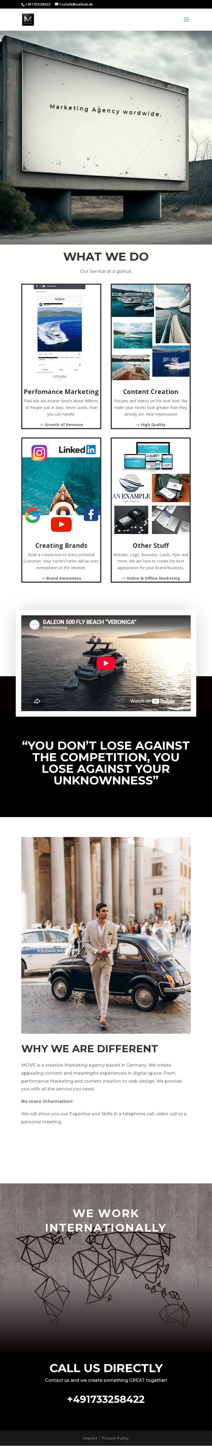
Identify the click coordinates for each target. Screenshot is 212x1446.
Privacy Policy (115, 1438)
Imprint (90, 1438)
